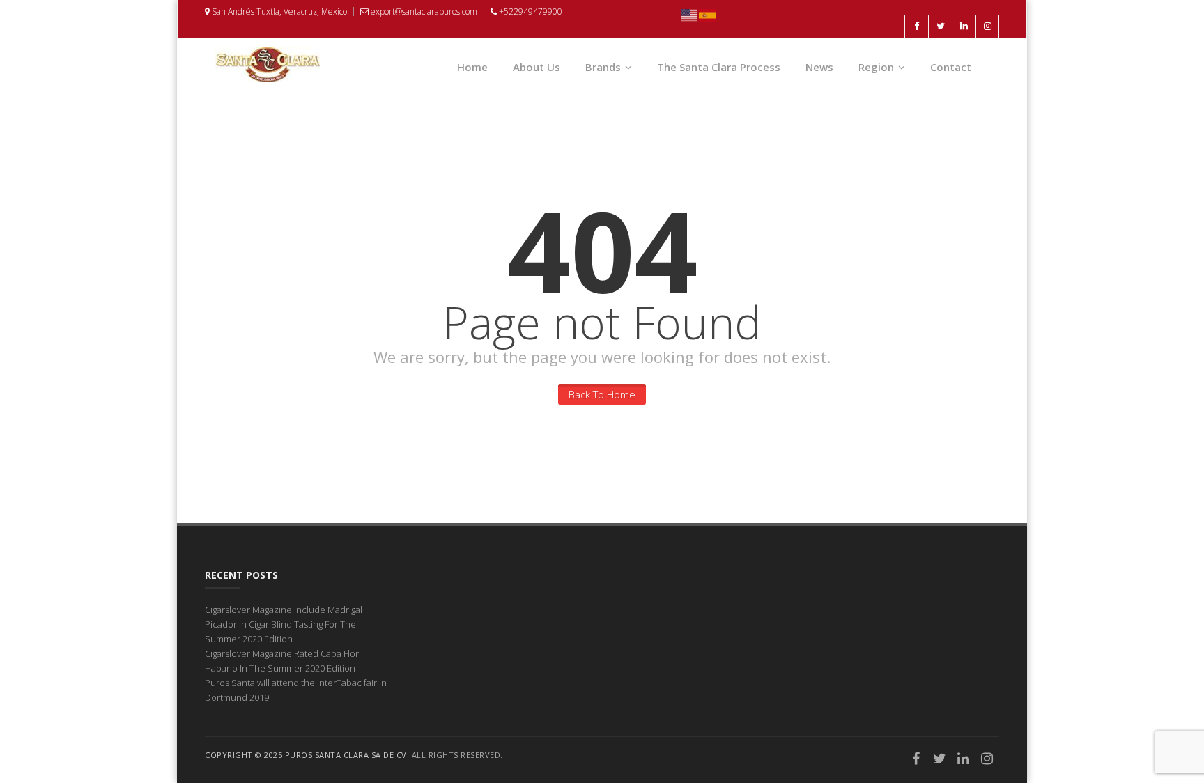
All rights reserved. (457, 755)
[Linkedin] (963, 760)
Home (472, 67)
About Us (536, 67)
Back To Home (602, 394)
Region (876, 67)
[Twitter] (940, 760)
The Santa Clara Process (718, 67)
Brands (603, 67)
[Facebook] (916, 760)
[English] (690, 14)
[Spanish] (708, 14)
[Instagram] (987, 760)
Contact (950, 67)
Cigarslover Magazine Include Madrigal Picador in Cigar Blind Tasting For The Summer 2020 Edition (283, 624)
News (819, 67)
